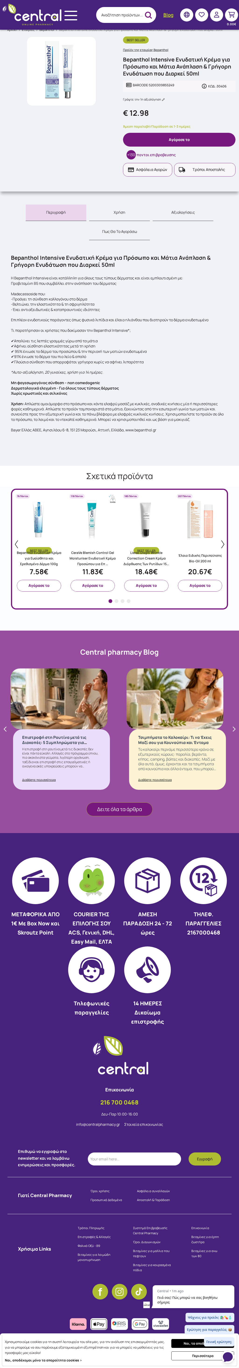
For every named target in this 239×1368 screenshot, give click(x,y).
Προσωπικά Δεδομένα (106, 1200)
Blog (168, 15)
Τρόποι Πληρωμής (91, 1228)
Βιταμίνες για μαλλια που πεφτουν (151, 1253)
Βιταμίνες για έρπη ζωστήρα (205, 1239)
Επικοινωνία (200, 1228)
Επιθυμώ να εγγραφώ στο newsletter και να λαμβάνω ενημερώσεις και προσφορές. (46, 1158)
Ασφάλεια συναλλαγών (153, 1191)
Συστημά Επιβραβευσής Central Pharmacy (150, 1230)
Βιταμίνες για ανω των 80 (204, 1253)
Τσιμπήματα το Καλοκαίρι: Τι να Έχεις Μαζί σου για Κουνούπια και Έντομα (175, 740)
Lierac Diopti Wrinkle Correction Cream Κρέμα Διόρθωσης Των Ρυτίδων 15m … (146, 558)
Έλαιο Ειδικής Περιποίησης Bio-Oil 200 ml (200, 558)
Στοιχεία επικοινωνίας (143, 1124)
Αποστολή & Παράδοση (153, 1200)
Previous (16, 544)
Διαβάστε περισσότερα (39, 780)
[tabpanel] (39, 542)
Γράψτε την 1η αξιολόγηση (142, 99)
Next (222, 544)
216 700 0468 (119, 1102)
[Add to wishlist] (60, 529)
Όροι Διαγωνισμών (147, 1242)
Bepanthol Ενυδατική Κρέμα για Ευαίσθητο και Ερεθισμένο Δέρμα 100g (39, 558)
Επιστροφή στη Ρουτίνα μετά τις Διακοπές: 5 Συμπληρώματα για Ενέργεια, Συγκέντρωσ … (54, 742)
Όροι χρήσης (100, 1191)
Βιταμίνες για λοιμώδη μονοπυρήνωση (94, 1257)
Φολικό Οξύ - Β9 (89, 1246)
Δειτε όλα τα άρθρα (119, 809)
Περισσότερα (203, 1356)
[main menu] (70, 16)
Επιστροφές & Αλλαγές (94, 1237)
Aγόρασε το (179, 139)
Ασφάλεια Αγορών (151, 169)
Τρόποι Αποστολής (209, 169)
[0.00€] (231, 14)
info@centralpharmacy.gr (98, 1124)
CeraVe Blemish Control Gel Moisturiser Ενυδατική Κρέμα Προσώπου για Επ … (93, 558)
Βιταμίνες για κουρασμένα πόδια (152, 1267)
